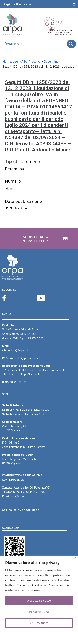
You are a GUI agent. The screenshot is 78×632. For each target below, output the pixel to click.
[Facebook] (4, 298)
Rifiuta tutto (39, 623)
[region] (39, 594)
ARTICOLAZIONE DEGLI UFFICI (21, 510)
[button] (39, 239)
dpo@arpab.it (31, 374)
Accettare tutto (39, 600)
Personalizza (39, 612)
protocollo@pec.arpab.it (24, 358)
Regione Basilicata (17, 4)
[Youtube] (41, 298)
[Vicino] (75, 558)
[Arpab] (12, 26)
